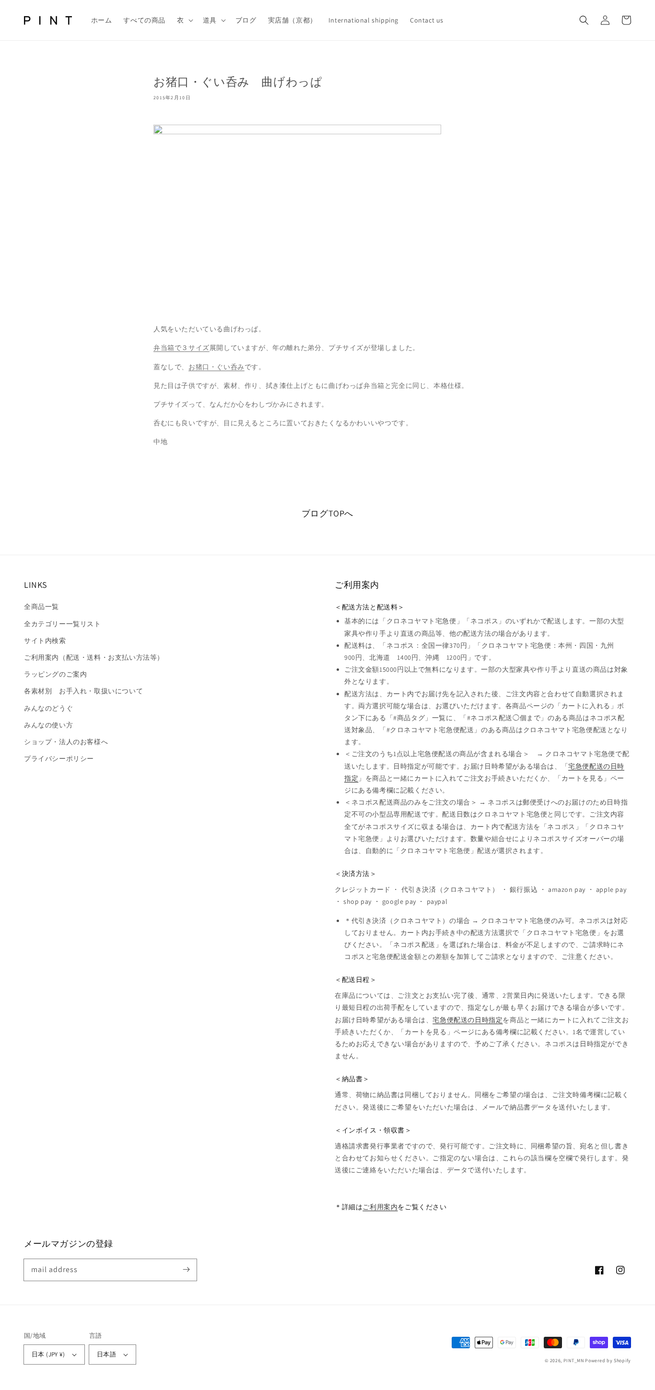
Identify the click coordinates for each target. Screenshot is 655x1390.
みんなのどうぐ (48, 708)
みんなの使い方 (48, 725)
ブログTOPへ (327, 513)
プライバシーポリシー (59, 758)
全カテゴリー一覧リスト (62, 623)
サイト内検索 (45, 640)
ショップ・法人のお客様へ (66, 741)
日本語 (106, 1354)
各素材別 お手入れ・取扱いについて (83, 691)
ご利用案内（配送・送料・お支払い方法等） (94, 657)
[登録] (186, 1269)
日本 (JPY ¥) (48, 1354)
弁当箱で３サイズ (181, 347)
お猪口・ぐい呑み (216, 366)
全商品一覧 (41, 606)
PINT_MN (573, 1360)
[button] (184, 20)
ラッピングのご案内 (55, 674)
